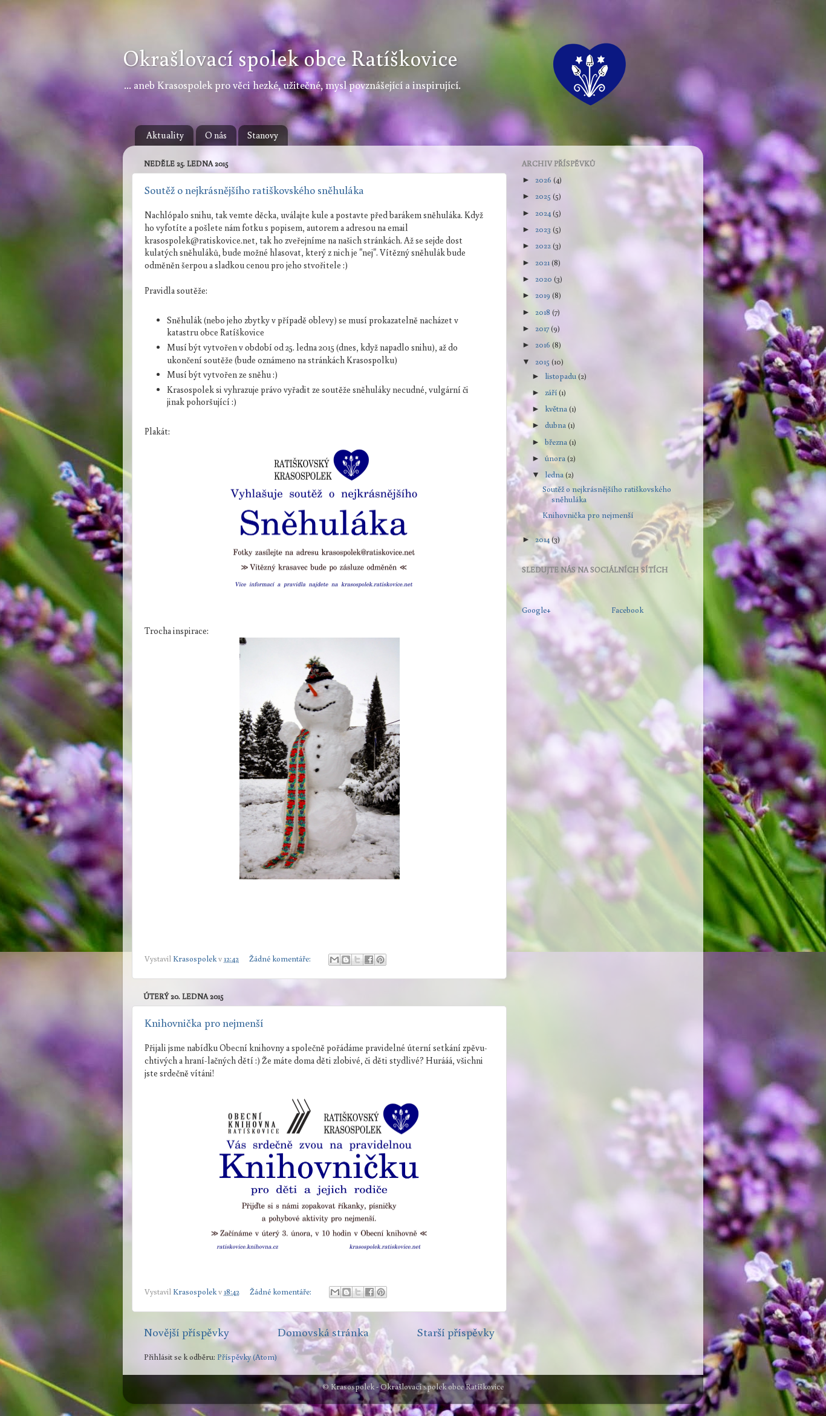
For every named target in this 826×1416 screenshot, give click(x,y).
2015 (543, 361)
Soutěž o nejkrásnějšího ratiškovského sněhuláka (254, 190)
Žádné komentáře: (281, 958)
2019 (543, 294)
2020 (544, 278)
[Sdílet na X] (357, 960)
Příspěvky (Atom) (247, 1356)
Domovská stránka (323, 1332)
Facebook (627, 609)
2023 (544, 229)
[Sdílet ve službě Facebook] (369, 960)
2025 (544, 195)
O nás (216, 135)
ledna (555, 474)
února (556, 458)
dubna (556, 424)
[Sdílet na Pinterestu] (380, 960)
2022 (544, 245)
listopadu (561, 375)
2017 (543, 328)
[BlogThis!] (346, 960)
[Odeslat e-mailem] (334, 960)
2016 (543, 344)
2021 (543, 262)
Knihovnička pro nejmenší (204, 1022)
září (552, 392)
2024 (544, 212)
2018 (543, 311)
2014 (543, 539)
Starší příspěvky (456, 1332)
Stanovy (262, 135)
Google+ (536, 609)
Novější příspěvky (186, 1332)
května (557, 408)
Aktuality (165, 135)
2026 (544, 179)
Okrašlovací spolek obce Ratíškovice (290, 58)
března (557, 441)
